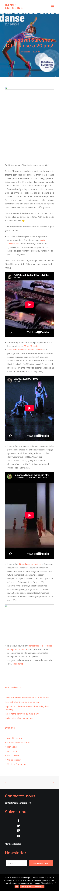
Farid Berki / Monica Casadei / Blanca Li (25, 349)
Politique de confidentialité (32, 887)
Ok (16, 887)
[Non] (55, 882)
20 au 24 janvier (31, 346)
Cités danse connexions (30, 564)
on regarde (17, 663)
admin (38, 52)
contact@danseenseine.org (18, 802)
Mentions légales (13, 843)
